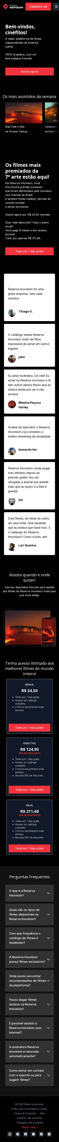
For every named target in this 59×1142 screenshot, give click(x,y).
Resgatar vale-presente (30, 1122)
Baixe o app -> (30, 1127)
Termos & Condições (25, 1113)
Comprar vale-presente (29, 1118)
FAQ (42, 1113)
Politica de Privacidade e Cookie (29, 1108)
